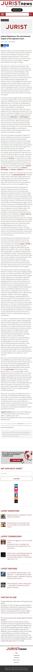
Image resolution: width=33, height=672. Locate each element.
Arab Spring (23, 117)
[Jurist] (16, 4)
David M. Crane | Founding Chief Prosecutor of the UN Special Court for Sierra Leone (19, 546)
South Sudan (10, 369)
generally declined (19, 174)
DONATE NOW (16, 10)
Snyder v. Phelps (25, 244)
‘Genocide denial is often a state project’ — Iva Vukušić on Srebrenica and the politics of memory (19, 585)
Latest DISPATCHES (10, 511)
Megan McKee (20, 423)
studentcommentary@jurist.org (7, 427)
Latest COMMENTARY (11, 536)
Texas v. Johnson (26, 214)
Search (30, 14)
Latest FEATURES (9, 568)
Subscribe (16, 478)
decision (11, 158)
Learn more (9, 613)
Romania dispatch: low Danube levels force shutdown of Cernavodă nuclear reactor (18, 525)
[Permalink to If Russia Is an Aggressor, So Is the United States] (3, 542)
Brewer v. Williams (17, 169)
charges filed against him (8, 641)
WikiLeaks (13, 117)
